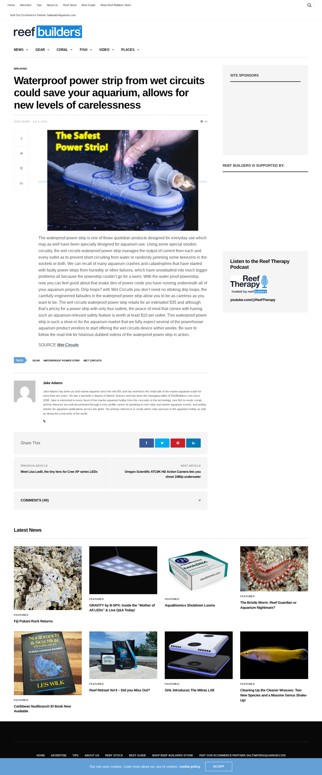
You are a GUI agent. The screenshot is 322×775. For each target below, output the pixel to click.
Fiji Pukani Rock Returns (33, 621)
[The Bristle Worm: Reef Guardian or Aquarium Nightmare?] (274, 568)
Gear (40, 50)
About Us (52, 5)
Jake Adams (22, 121)
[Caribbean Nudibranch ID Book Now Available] (48, 663)
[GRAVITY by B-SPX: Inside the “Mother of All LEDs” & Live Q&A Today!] (123, 570)
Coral (62, 50)
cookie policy (189, 766)
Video (104, 50)
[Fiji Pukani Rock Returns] (48, 578)
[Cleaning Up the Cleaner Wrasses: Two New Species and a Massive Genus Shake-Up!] (274, 655)
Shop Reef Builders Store (115, 5)
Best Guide (88, 5)
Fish (83, 50)
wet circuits (93, 360)
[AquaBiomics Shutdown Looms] (199, 570)
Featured (21, 615)
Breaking (20, 69)
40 (206, 121)
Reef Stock (70, 5)
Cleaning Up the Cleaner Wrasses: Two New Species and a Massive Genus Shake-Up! (273, 695)
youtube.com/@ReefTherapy (252, 300)
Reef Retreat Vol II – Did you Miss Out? (119, 690)
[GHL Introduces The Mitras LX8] (199, 655)
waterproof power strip (62, 360)
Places (128, 50)
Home (11, 5)
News (19, 50)
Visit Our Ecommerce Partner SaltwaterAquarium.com (43, 15)
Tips (39, 5)
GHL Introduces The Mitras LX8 (189, 690)
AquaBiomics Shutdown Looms (190, 605)
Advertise (25, 5)
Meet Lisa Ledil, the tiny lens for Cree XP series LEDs (59, 472)
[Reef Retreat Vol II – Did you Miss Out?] (123, 655)
